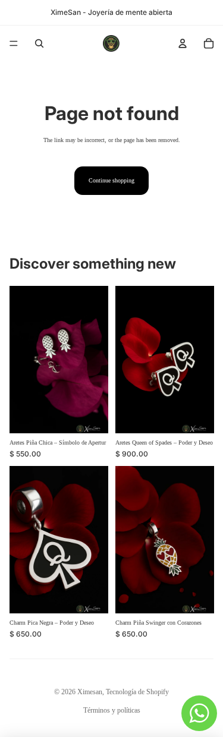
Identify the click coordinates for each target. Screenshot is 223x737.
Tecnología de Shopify (137, 692)
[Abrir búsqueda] (39, 43)
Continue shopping (111, 180)
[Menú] (13, 43)
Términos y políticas (111, 710)
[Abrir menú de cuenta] (182, 43)
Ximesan (89, 692)
